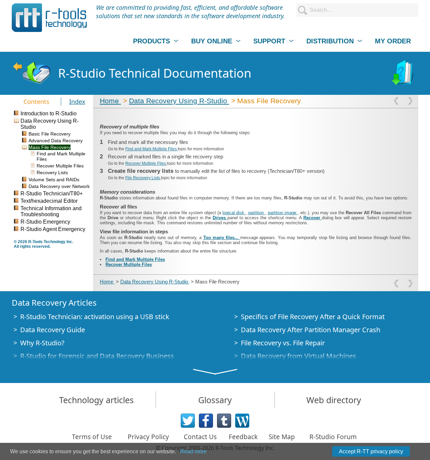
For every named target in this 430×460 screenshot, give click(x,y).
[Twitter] (188, 421)
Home (110, 101)
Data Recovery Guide (52, 329)
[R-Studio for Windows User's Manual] (403, 73)
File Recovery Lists (143, 178)
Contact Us (200, 436)
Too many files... (221, 237)
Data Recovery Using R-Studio (179, 101)
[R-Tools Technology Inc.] (49, 17)
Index (77, 102)
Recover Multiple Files (146, 163)
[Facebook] (206, 421)
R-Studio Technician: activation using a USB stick (94, 316)
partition (256, 212)
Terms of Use (92, 436)
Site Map (282, 436)
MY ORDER (393, 41)
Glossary (215, 400)
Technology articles (96, 400)
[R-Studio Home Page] (31, 73)
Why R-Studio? (42, 342)
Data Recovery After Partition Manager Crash (310, 329)
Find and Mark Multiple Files (151, 149)
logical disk (234, 212)
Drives (220, 217)
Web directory (333, 400)
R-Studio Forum (333, 436)
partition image (283, 212)
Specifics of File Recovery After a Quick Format (313, 316)
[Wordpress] (242, 421)
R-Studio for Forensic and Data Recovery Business (97, 355)
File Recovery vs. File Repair (283, 342)
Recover (312, 217)
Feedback (243, 436)
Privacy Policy (148, 436)
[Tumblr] (224, 421)
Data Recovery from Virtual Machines (298, 355)
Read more (193, 451)
